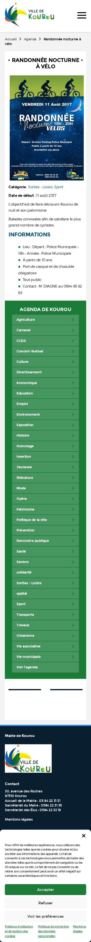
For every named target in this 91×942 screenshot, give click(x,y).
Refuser (45, 903)
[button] (83, 835)
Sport (58, 187)
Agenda (30, 39)
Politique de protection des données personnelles (53, 931)
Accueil (11, 39)
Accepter (45, 890)
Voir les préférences (45, 916)
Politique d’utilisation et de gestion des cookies (19, 931)
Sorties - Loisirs (40, 187)
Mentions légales (19, 819)
